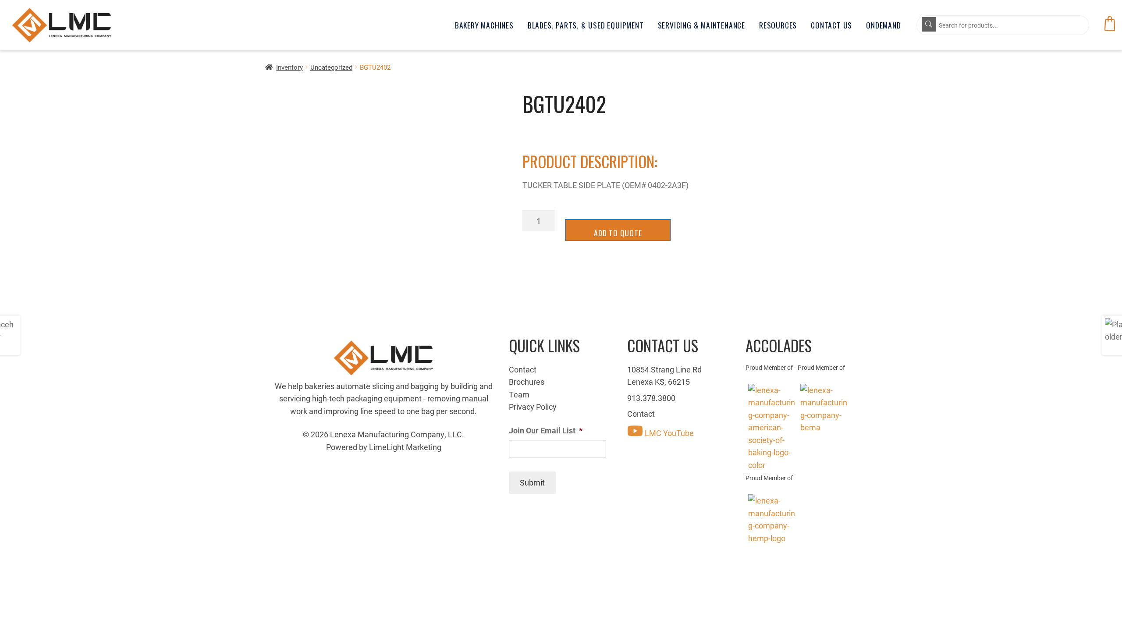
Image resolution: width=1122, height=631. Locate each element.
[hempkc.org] (772, 519)
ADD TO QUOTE (618, 232)
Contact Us (831, 25)
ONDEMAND (883, 25)
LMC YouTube (668, 433)
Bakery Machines (484, 25)
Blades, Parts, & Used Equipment (586, 25)
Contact (522, 369)
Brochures (526, 381)
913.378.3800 (651, 398)
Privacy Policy (533, 406)
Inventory (289, 67)
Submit (532, 482)
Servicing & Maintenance (701, 25)
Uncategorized (331, 67)
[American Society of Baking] (772, 427)
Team (519, 394)
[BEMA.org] (824, 408)
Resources (778, 25)
